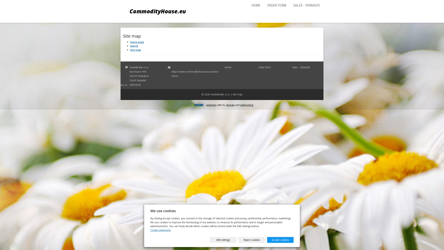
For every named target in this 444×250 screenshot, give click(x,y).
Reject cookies (252, 239)
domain (230, 105)
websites (211, 105)
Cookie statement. (160, 230)
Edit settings (223, 239)
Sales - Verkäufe (306, 5)
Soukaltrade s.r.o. (220, 94)
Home (255, 5)
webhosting (246, 105)
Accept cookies (280, 239)
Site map (237, 94)
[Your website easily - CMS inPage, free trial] (197, 105)
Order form (276, 5)
